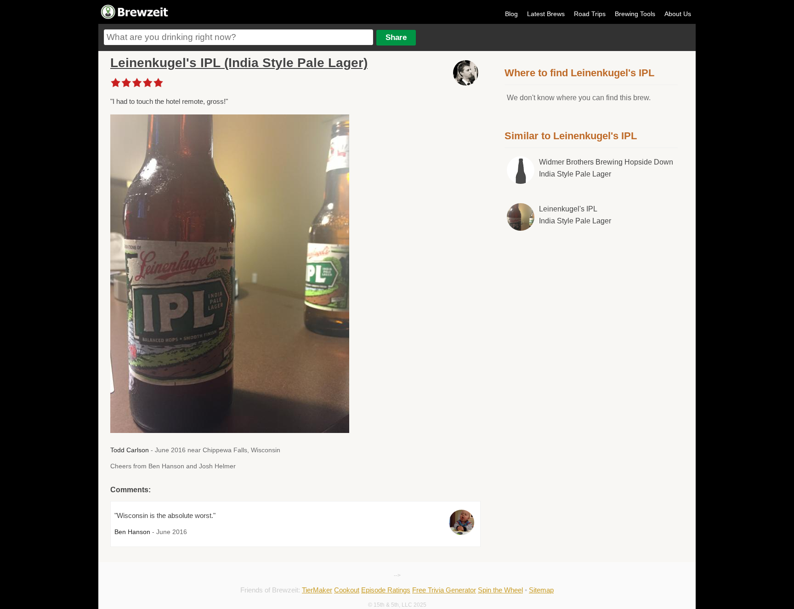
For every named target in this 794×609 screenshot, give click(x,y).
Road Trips (590, 13)
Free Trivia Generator (444, 590)
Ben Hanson (132, 531)
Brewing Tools (635, 13)
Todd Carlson (129, 450)
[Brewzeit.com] (135, 17)
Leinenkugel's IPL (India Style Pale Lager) (239, 63)
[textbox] (238, 37)
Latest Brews (546, 13)
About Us (677, 13)
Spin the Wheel (500, 590)
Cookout (346, 590)
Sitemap (541, 590)
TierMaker (317, 590)
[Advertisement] (591, 314)
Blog (511, 13)
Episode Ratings (385, 590)
